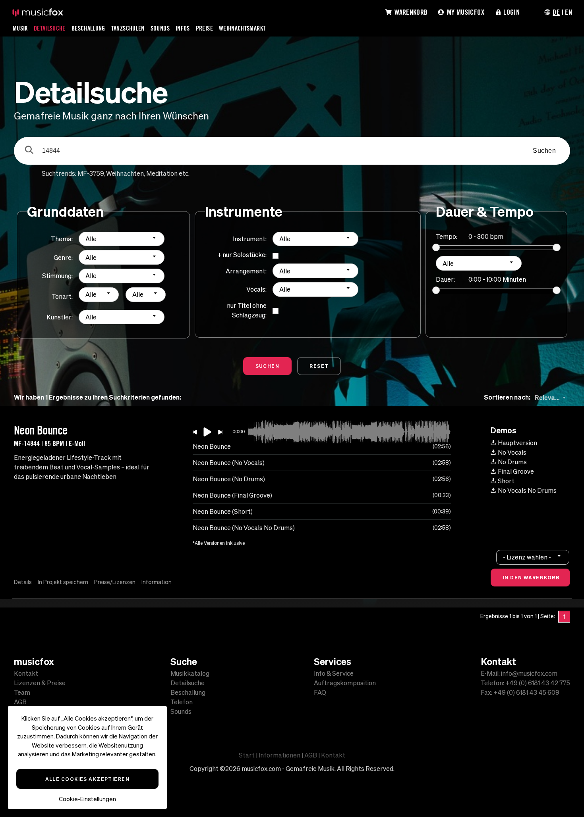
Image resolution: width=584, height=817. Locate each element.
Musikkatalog (189, 673)
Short (506, 480)
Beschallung (88, 28)
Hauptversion (517, 442)
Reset (319, 366)
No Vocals (512, 452)
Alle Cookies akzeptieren (87, 779)
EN (568, 12)
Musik (20, 28)
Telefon (181, 702)
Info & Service (334, 673)
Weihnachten (125, 173)
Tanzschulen (128, 28)
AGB (20, 702)
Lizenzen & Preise (40, 682)
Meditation (162, 173)
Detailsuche (50, 28)
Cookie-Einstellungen (87, 799)
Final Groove (516, 471)
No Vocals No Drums (527, 490)
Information (156, 582)
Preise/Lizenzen (114, 582)
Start (247, 755)
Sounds (160, 28)
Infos (183, 28)
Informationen (279, 755)
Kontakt (26, 673)
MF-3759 (90, 173)
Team (22, 692)
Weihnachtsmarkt (242, 28)
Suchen (544, 150)
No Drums (512, 461)
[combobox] (121, 239)
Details (23, 582)
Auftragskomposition (345, 682)
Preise (204, 28)
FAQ (320, 692)
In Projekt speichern (63, 582)
